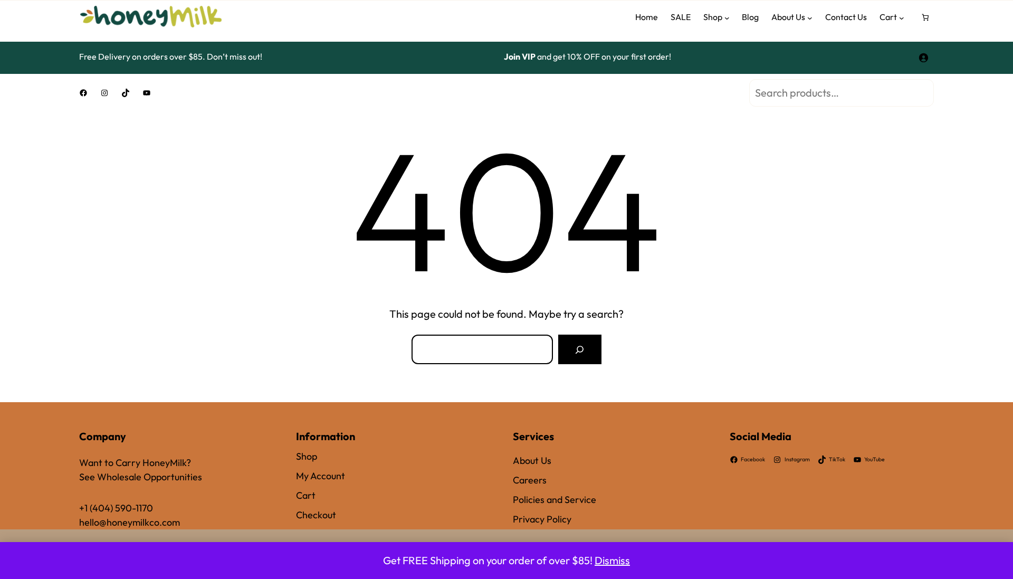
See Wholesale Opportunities (140, 477)
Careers (530, 480)
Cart (306, 495)
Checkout (316, 515)
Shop (306, 456)
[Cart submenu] (901, 17)
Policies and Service (554, 499)
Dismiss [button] (612, 560)
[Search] (579, 349)
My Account (320, 476)
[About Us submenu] (810, 17)
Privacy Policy (542, 519)
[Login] (923, 56)
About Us (532, 460)
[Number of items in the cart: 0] (925, 17)
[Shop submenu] (727, 17)
